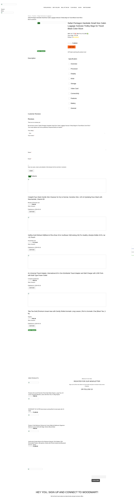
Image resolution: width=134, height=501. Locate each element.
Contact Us (46, 471)
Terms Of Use (63, 473)
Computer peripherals (33, 278)
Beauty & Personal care (34, 202)
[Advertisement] (43, 355)
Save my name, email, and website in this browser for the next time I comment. (47, 167)
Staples (30, 316)
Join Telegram (79, 473)
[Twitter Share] (132, 250)
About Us (78, 471)
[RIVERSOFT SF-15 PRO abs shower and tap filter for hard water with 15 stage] (33, 403)
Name (30, 152)
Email (29, 158)
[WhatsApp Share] (132, 253)
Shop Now (71, 46)
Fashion (34, 16)
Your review (31, 135)
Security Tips (62, 476)
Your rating (31, 130)
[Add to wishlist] (29, 194)
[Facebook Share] (132, 247)
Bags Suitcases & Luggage (44, 16)
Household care (32, 240)
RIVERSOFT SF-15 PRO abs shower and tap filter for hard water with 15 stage (46, 410)
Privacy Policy (63, 471)
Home (29, 16)
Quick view (29, 215)
